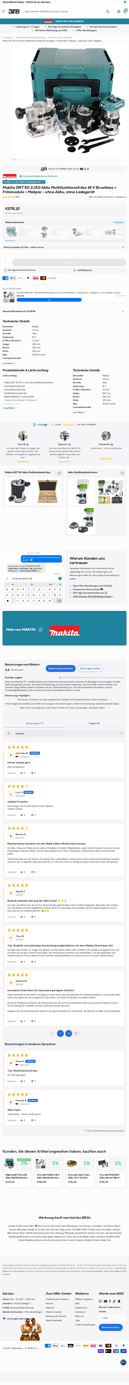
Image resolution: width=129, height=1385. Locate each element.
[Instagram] (85, 169)
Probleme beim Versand (57, 1299)
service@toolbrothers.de (20, 1318)
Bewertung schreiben (61, 668)
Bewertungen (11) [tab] (34, 723)
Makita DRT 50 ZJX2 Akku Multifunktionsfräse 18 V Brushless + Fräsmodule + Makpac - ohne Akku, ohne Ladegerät (17, 1176)
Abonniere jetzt (111, 1327)
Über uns (79, 1316)
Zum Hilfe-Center (59, 1293)
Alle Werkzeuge (4, 11)
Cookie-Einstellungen (85, 1324)
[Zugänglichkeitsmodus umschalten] (125, 2)
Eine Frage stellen (90, 668)
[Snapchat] (119, 1301)
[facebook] (110, 1301)
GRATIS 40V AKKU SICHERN (69, 21)
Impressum (80, 1311)
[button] (9, 197)
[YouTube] (81, 169)
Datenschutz (81, 1307)
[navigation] (14, 160)
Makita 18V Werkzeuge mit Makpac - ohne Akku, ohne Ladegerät (44, 37)
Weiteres (82, 1293)
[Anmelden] (119, 11)
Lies (8, 363)
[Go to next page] (76, 1033)
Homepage (7, 37)
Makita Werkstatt (54, 1320)
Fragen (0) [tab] (94, 723)
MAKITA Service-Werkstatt (38, 2)
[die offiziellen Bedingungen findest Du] (43, 182)
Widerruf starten (54, 1311)
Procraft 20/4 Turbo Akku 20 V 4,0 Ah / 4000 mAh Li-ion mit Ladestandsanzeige (79, 1176)
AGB (77, 1303)
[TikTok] (88, 169)
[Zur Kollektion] (59, 473)
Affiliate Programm (84, 1299)
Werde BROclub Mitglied (13, 2)
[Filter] (9, 733)
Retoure (49, 1303)
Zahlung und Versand (56, 1316)
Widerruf (50, 1307)
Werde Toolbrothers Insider (109, 1309)
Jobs (77, 1320)
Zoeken (108, 11)
